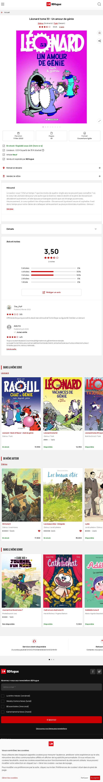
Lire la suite (11, 349)
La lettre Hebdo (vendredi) (18, 695)
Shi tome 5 (6, 524)
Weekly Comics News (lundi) (19, 701)
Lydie (87, 524)
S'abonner (51, 720)
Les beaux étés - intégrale (54, 524)
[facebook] (92, 671)
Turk (56, 23)
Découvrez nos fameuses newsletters (51, 728)
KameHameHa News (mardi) (19, 711)
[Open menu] (2, 4)
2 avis (61, 27)
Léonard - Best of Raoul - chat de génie (17, 433)
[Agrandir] (99, 121)
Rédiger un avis (53, 292)
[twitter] (99, 671)
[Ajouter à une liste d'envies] (99, 32)
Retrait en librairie (14, 168)
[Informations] (43, 150)
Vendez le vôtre (13, 176)
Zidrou (40, 23)
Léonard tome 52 (50, 433)
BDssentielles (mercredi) (17, 706)
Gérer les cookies (10, 778)
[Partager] (99, 40)
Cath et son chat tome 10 (54, 610)
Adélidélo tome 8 (92, 610)
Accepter (95, 778)
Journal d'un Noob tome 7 (12, 610)
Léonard (5, 373)
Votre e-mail (8, 687)
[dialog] (51, 760)
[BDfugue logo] (54, 4)
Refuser (84, 778)
